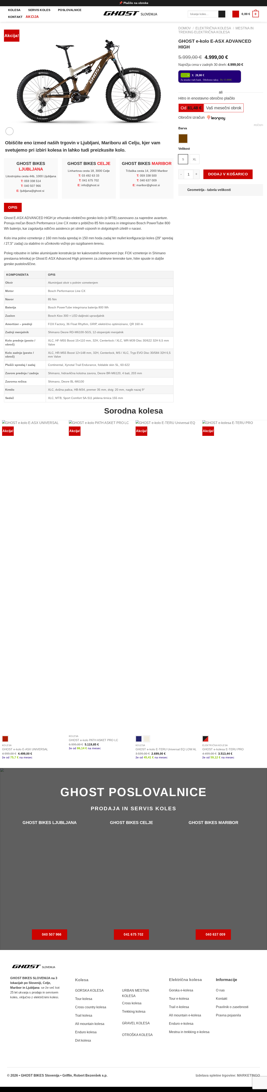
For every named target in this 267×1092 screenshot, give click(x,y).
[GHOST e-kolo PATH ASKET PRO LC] (100, 576)
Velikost (184, 148)
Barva (182, 128)
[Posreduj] (221, 14)
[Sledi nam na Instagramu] (26, 1009)
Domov (184, 28)
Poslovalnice (69, 10)
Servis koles (39, 10)
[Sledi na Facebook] (15, 1009)
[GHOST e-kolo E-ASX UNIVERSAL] (33, 576)
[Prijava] (235, 14)
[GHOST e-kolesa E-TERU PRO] (233, 576)
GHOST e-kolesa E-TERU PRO (223, 749)
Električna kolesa (213, 28)
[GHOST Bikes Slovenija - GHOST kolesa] (133, 14)
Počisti (258, 125)
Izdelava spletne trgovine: (216, 1075)
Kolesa (14, 10)
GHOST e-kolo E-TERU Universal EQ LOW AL (166, 749)
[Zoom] (9, 131)
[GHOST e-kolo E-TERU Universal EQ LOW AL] (167, 576)
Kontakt (15, 17)
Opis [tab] (12, 207)
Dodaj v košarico (228, 174)
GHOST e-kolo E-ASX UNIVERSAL (25, 749)
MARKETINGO (248, 1075)
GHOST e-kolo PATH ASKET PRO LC (93, 740)
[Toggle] (183, 190)
